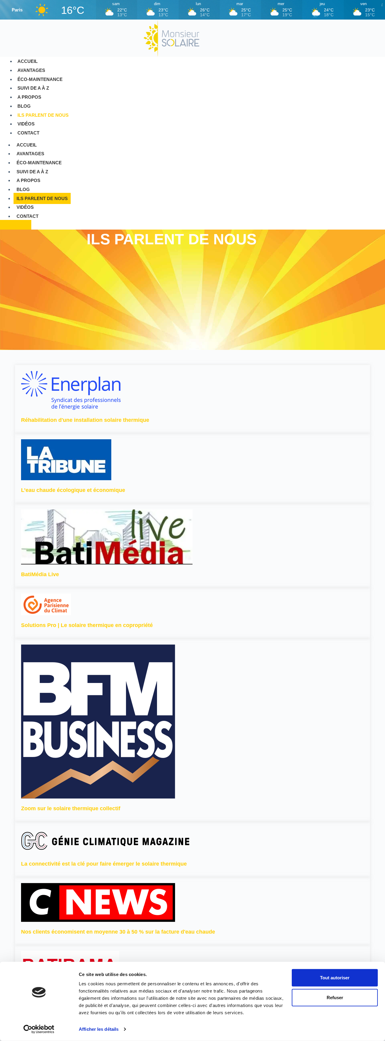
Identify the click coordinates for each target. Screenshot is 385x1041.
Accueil (27, 61)
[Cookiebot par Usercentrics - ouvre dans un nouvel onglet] (39, 1029)
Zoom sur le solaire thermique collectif (70, 808)
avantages (31, 70)
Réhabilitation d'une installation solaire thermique (85, 420)
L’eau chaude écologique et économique (73, 490)
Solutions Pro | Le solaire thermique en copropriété (87, 625)
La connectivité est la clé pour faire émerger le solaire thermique (104, 864)
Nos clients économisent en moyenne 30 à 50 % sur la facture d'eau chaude (118, 932)
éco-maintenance (40, 79)
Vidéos (26, 123)
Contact (28, 132)
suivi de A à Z (33, 88)
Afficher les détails (99, 1029)
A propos (29, 97)
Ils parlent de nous (43, 115)
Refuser (335, 997)
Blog (24, 106)
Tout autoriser (335, 977)
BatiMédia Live (40, 574)
